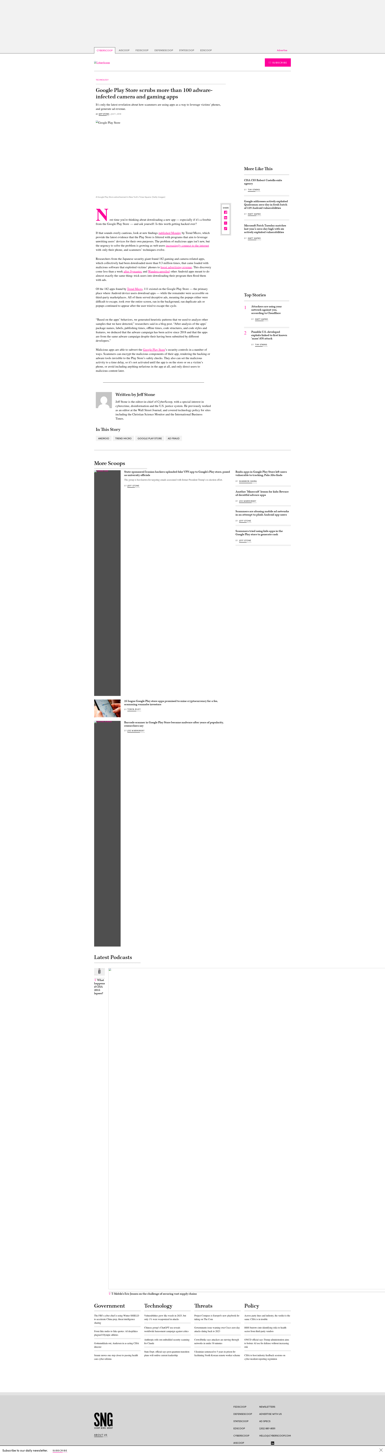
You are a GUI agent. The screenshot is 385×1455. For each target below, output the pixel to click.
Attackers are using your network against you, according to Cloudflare (266, 310)
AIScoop (124, 50)
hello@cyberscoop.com (275, 1435)
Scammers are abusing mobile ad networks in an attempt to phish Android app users (262, 513)
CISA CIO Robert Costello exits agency (263, 181)
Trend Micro (134, 289)
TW (266, 1442)
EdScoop (206, 50)
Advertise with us (270, 1413)
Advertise (282, 50)
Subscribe (279, 62)
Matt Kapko (254, 214)
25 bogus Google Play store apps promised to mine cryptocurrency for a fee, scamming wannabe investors (171, 702)
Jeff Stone (104, 114)
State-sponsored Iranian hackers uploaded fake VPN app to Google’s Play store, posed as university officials (177, 473)
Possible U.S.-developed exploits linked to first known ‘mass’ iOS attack (269, 335)
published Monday (170, 233)
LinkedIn (272, 1442)
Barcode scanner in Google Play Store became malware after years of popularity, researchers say (173, 724)
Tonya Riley (134, 709)
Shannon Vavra (248, 481)
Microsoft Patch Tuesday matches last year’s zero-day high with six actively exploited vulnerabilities (265, 229)
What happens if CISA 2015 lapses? (99, 986)
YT (283, 1442)
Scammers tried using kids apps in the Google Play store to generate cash (259, 532)
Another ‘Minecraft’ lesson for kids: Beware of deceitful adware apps (262, 493)
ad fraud (174, 438)
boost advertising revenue (176, 267)
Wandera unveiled (159, 271)
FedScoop (142, 50)
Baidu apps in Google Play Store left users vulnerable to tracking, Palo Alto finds (261, 473)
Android (103, 438)
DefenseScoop (163, 50)
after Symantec (133, 271)
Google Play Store (154, 350)
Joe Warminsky (136, 730)
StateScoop (186, 50)
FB (260, 1442)
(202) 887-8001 (267, 1428)
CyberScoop (105, 50)
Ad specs (264, 1421)
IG (277, 1442)
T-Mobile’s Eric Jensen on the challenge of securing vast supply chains (154, 1294)
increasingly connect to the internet (187, 245)
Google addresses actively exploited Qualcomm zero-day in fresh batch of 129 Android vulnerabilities (266, 204)
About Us (100, 1434)
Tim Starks (254, 189)
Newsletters (267, 1406)
